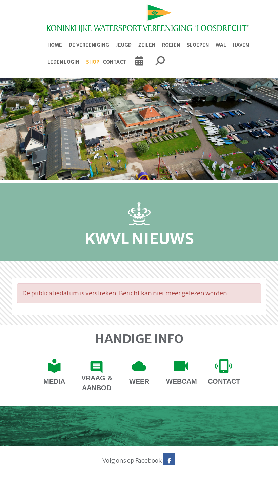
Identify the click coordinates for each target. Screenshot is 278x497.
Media (54, 381)
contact (224, 381)
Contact (114, 62)
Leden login (63, 62)
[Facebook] (169, 460)
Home (54, 45)
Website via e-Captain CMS (33, 489)
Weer (139, 381)
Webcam (181, 381)
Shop (92, 62)
